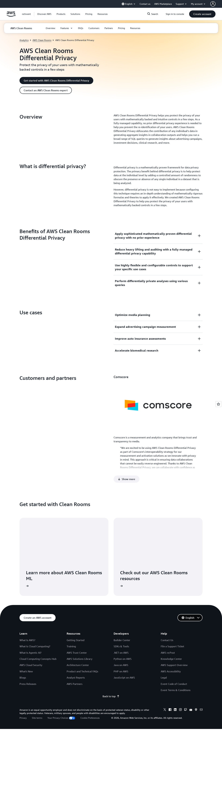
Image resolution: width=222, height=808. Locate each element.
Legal (164, 677)
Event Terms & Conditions (175, 690)
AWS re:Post (168, 652)
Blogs (23, 677)
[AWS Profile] (212, 4)
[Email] (201, 710)
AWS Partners (74, 684)
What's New (26, 671)
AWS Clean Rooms (42, 40)
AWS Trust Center (77, 652)
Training (71, 646)
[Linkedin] (175, 710)
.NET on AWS (121, 652)
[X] (164, 710)
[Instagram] (180, 710)
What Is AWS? (27, 640)
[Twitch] (185, 710)
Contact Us (167, 640)
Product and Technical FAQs (82, 671)
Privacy (23, 717)
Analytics (24, 40)
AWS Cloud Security (31, 665)
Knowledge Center (171, 658)
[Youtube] (190, 710)
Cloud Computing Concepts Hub (38, 658)
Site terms (37, 717)
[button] (44, 14)
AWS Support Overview (174, 665)
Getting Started (75, 640)
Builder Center (122, 640)
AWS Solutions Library (79, 658)
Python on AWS (122, 658)
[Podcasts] (196, 710)
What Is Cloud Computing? (35, 646)
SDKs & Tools (121, 646)
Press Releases (28, 684)
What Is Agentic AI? (30, 652)
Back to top (109, 696)
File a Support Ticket (172, 646)
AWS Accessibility (171, 671)
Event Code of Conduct (174, 684)
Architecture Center (78, 665)
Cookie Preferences (90, 717)
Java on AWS (121, 665)
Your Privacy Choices (57, 717)
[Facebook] (170, 710)
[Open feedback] (218, 404)
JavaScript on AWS (124, 677)
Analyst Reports (76, 677)
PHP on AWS (121, 671)
